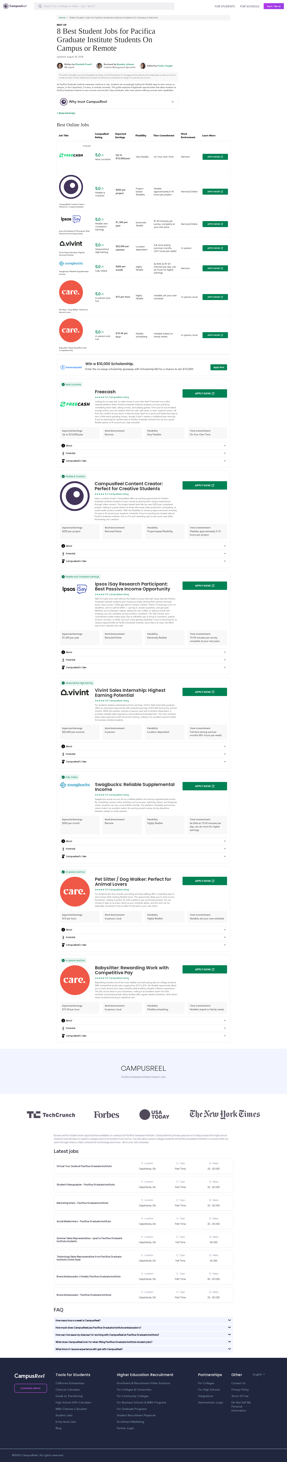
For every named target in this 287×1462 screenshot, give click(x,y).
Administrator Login (210, 1402)
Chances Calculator (68, 1389)
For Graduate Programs (132, 1409)
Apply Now (218, 367)
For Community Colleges (133, 1396)
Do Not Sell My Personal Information (241, 1406)
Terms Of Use (240, 1396)
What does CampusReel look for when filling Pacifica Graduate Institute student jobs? (104, 1341)
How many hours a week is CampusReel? (78, 1320)
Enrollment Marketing (130, 1422)
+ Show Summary (66, 113)
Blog (58, 1428)
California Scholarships (70, 1383)
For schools (249, 6)
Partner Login (125, 1428)
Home (62, 17)
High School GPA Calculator (73, 1402)
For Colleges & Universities (134, 1389)
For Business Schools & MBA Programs (142, 1402)
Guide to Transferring (69, 1396)
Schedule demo (31, 1388)
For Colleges (206, 1383)
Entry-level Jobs (66, 1422)
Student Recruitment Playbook (136, 1415)
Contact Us (238, 1383)
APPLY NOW (213, 156)
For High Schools (209, 1389)
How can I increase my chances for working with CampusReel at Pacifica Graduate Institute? (107, 1334)
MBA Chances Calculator (71, 1409)
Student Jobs (64, 1415)
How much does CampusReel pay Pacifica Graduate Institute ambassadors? (98, 1327)
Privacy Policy (240, 1389)
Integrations (205, 1396)
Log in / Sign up (274, 6)
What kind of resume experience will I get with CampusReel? (89, 1349)
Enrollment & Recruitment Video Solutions (143, 1383)
